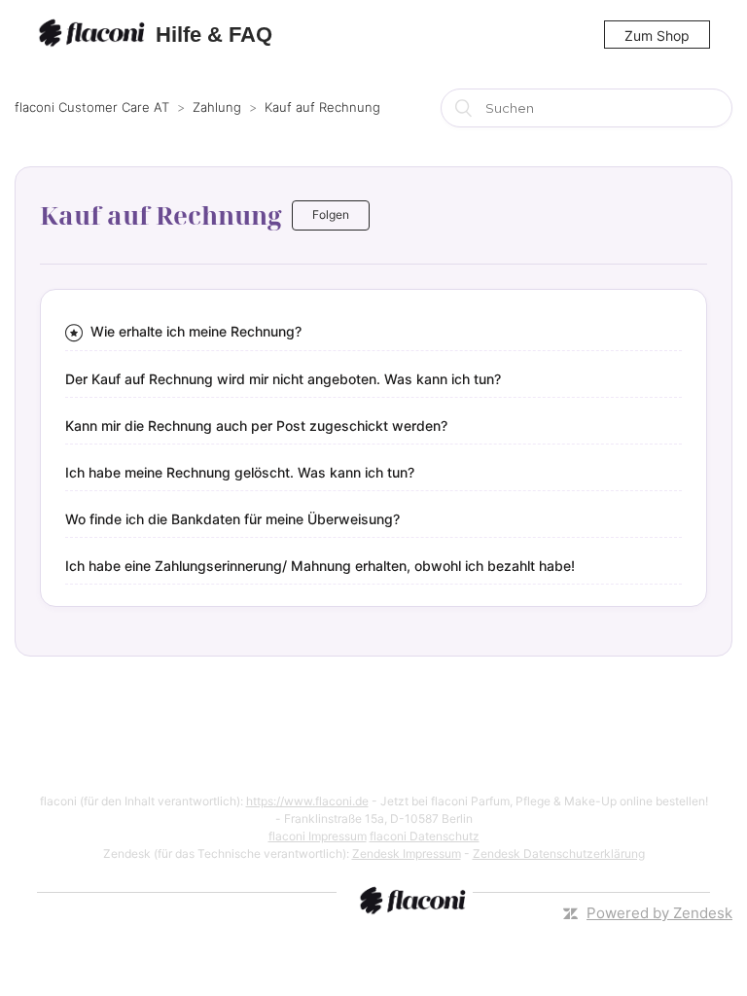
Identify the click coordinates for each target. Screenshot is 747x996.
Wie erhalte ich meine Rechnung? (196, 331)
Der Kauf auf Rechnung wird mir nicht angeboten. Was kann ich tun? (283, 379)
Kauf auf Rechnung (322, 107)
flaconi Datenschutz (425, 836)
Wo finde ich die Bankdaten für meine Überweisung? (232, 519)
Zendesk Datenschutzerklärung (559, 853)
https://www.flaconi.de (307, 801)
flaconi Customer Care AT (92, 107)
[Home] (94, 35)
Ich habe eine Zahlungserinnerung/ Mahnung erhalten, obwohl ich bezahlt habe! (320, 565)
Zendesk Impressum (406, 853)
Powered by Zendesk (659, 913)
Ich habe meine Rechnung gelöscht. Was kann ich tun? (239, 472)
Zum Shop (657, 35)
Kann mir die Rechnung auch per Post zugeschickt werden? (256, 425)
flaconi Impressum (317, 836)
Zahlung (217, 107)
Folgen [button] (330, 214)
